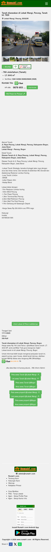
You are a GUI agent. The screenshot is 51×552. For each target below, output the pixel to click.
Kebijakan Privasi (14, 485)
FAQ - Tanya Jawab (15, 493)
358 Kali (5, 338)
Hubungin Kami (14, 480)
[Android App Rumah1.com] (25, 532)
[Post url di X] (15, 544)
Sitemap (11, 483)
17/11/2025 (6, 333)
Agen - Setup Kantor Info (17, 498)
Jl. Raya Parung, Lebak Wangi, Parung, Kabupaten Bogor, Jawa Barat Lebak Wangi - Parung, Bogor (25, 146)
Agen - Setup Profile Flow (17, 496)
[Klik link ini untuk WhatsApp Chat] (19, 82)
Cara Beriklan (13, 491)
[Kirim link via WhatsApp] (20, 544)
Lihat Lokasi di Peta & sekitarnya (25, 324)
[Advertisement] (23, 118)
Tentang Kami (13, 478)
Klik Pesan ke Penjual (14, 94)
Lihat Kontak (32, 87)
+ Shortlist (7, 67)
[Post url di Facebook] (11, 544)
